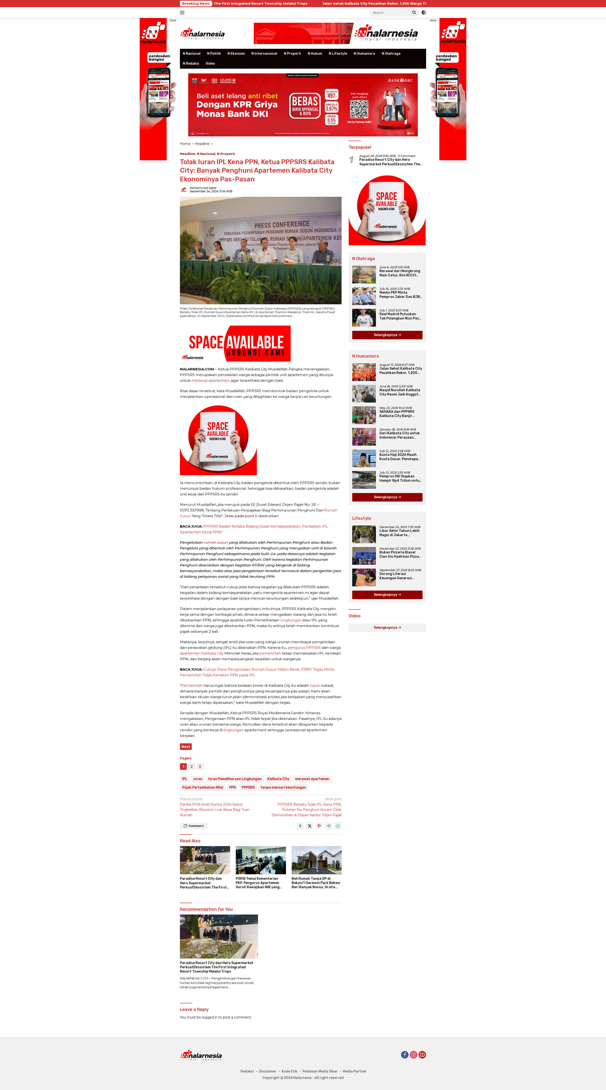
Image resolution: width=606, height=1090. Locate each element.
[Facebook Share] (300, 826)
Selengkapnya (386, 335)
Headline (187, 154)
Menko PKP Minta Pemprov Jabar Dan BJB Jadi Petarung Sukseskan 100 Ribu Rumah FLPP (400, 295)
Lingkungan (291, 620)
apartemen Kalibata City (201, 653)
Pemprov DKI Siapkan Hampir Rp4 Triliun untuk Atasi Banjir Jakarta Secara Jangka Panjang (400, 478)
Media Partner (355, 1071)
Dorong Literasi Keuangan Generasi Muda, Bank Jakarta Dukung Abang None (396, 576)
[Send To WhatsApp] (338, 826)
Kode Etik (289, 1071)
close (172, 20)
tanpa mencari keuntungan (283, 787)
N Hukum (315, 54)
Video (210, 64)
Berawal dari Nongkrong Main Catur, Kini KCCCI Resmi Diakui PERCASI (399, 273)
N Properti (292, 54)
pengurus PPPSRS (304, 647)
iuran (197, 779)
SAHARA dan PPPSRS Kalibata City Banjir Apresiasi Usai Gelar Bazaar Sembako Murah (399, 414)
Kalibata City (278, 779)
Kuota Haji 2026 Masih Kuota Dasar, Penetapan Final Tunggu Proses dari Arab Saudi (400, 457)
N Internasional (264, 54)
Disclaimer (267, 1071)
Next (186, 747)
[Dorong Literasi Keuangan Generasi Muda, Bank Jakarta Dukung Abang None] (364, 577)
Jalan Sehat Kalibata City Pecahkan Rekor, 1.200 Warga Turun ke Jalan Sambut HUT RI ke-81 (332, 3)
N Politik (214, 54)
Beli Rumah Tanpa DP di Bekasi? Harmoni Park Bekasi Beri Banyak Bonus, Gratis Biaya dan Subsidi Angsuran (316, 883)
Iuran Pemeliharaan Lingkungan (235, 779)
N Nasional (192, 54)
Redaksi (247, 1071)
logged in (210, 1017)
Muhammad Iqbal (203, 188)
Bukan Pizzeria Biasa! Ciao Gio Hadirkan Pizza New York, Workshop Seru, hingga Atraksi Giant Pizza (399, 554)
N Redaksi (191, 64)
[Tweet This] (309, 826)
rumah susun (216, 542)
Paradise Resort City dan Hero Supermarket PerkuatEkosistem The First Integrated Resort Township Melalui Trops (203, 883)
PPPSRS (248, 787)
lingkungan (233, 730)
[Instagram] (413, 1055)
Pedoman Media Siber (320, 1071)
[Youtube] (422, 1055)
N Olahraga (391, 54)
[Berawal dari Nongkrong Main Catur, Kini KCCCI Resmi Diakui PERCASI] (364, 274)
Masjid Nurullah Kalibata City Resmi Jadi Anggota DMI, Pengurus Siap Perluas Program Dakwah (400, 392)
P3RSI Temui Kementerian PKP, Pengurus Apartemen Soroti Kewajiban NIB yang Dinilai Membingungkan (258, 883)
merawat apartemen (210, 380)
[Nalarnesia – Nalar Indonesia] (202, 33)
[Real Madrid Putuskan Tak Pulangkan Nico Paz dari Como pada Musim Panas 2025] (364, 318)
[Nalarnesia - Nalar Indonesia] (201, 1055)
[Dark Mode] (423, 13)
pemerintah (270, 653)
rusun (315, 685)
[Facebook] (405, 1055)
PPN (232, 787)
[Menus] (183, 13)
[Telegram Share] (328, 826)
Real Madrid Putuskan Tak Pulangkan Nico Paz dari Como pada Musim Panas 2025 (399, 316)
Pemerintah (192, 685)
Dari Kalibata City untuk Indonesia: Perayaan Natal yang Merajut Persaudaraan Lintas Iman (399, 435)
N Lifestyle (338, 54)
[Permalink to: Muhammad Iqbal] (183, 189)
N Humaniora (364, 54)
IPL (184, 779)
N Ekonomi (236, 54)
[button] (414, 12)
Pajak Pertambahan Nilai (202, 787)
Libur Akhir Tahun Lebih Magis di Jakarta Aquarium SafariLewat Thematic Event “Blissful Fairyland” (400, 533)
